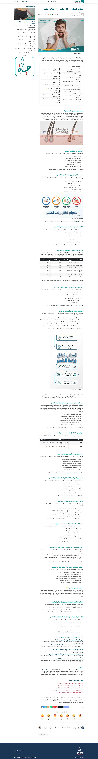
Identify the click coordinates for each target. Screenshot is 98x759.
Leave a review (43, 734)
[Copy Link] (47, 14)
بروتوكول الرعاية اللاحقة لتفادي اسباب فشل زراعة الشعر (51, 77)
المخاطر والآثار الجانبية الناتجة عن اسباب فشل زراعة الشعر (51, 69)
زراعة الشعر (75, 700)
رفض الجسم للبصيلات (44, 699)
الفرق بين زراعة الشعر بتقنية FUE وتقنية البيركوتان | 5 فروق (68, 687)
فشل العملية (54, 700)
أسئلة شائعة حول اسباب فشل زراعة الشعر (51, 99)
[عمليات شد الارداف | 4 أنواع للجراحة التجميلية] (24, 14)
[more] (28, 1)
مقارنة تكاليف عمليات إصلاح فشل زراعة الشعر (72, 82)
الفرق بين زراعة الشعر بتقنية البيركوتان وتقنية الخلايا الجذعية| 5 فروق (66, 690)
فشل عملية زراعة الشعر (79, 702)
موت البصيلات (67, 702)
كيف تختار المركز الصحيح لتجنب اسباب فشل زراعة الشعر (51, 95)
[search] (20, 2)
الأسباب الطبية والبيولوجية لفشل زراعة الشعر (72, 74)
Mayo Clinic (49, 114)
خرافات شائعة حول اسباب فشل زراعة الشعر (51, 73)
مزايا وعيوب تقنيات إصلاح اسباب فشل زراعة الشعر (72, 96)
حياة (58, 117)
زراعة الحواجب (80, 700)
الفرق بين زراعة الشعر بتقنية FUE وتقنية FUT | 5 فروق (69, 685)
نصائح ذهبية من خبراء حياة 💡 (52, 88)
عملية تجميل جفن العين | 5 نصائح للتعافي (24, 52)
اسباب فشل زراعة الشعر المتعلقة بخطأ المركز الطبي (72, 86)
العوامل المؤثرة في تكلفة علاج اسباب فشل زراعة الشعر (51, 85)
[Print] (42, 707)
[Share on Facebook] (54, 14)
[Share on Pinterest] (53, 707)
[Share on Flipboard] (56, 707)
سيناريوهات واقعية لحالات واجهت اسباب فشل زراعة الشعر (51, 81)
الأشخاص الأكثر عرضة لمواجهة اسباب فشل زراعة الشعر (72, 92)
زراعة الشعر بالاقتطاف (69, 700)
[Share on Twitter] (52, 14)
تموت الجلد (52, 699)
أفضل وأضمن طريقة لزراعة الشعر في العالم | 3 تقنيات (69, 692)
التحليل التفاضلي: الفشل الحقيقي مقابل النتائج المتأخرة (51, 91)
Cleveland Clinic (64, 406)
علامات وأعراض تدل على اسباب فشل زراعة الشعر (72, 78)
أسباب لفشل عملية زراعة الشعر (72, 697)
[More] (45, 14)
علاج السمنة (33, 19)
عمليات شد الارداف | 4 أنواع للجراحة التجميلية (25, 22)
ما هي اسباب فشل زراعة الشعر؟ (73, 69)
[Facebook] (26, 1)
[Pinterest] (25, 1)
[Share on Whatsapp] (50, 14)
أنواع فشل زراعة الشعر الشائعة (73, 71)
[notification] (22, 1)
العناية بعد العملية (48, 697)
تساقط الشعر (64, 699)
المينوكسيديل (81, 699)
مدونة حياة (45, 58)
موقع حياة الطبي (74, 12)
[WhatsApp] (24, 1)
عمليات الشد (29, 19)
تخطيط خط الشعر (70, 699)
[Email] (49, 14)
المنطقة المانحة (42, 697)
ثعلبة (49, 699)
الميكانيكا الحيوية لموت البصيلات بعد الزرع (71, 89)
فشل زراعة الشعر (48, 700)
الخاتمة (57, 102)
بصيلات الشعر (76, 699)
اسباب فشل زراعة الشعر (63, 697)
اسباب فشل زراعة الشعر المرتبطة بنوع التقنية (72, 100)
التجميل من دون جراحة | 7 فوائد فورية (25, 43)
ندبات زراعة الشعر (62, 702)
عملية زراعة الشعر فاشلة (60, 700)
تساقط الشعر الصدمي (58, 699)
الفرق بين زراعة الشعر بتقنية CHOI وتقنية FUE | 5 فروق (69, 683)
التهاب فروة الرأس (55, 697)
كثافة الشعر (72, 702)
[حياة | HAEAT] (79, 1)
